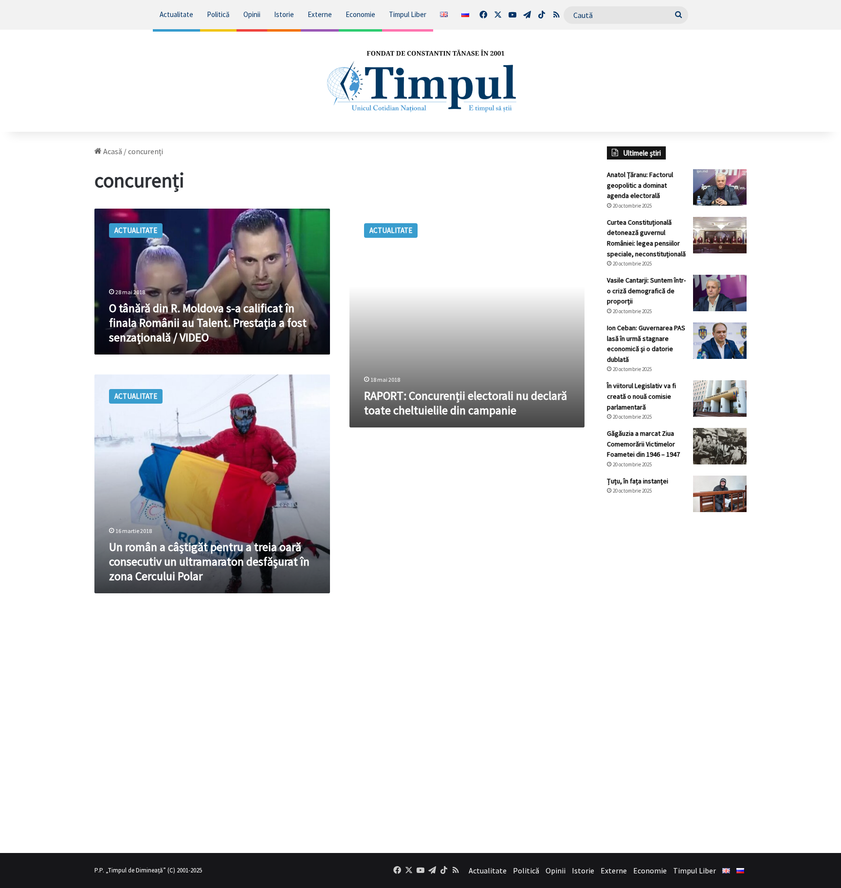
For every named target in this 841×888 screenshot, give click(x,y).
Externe (320, 14)
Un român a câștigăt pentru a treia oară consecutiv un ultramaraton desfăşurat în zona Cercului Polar (209, 561)
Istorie (284, 14)
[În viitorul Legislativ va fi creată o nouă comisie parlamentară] (720, 398)
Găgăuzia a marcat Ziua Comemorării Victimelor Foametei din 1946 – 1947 (643, 444)
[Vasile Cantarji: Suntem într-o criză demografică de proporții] (720, 293)
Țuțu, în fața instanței (637, 481)
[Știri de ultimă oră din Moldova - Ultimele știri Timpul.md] (420, 80)
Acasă (112, 151)
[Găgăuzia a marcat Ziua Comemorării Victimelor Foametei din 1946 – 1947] (720, 446)
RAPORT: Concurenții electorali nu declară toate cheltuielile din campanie (465, 403)
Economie (360, 14)
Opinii (251, 14)
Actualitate (176, 14)
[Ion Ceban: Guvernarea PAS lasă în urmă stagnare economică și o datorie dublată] (720, 340)
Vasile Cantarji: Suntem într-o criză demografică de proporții (646, 290)
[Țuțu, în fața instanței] (720, 494)
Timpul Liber (407, 14)
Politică (218, 14)
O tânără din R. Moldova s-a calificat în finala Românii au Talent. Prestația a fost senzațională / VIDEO (208, 323)
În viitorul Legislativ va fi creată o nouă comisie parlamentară (641, 396)
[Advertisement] (677, 682)
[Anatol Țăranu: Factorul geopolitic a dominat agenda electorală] (720, 187)
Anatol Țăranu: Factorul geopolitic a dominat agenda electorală (640, 185)
